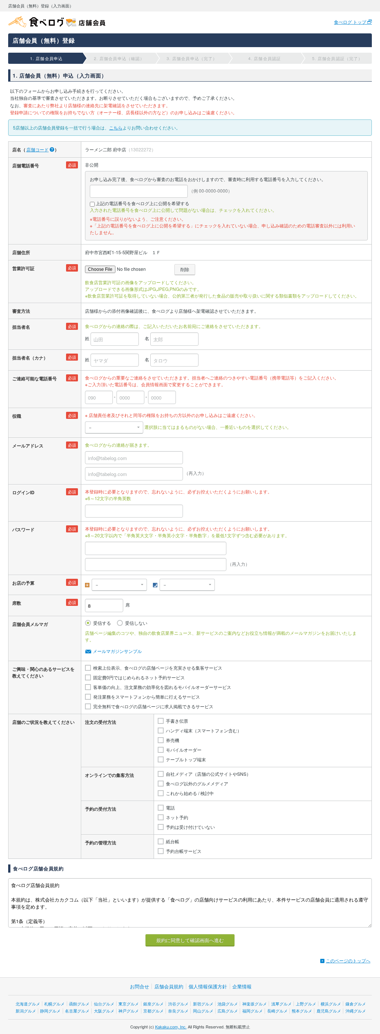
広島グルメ (227, 1011)
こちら (115, 127)
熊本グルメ (302, 1011)
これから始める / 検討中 (190, 793)
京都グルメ (153, 1011)
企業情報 (242, 986)
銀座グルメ (153, 1004)
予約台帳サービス (184, 851)
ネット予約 (177, 817)
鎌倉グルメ (355, 1004)
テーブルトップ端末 (186, 759)
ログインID (23, 492)
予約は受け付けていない (190, 827)
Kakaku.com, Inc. (171, 1027)
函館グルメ (79, 1004)
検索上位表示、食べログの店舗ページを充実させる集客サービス (157, 668)
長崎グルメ (277, 1011)
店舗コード (37, 149)
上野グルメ (306, 1004)
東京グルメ (128, 1004)
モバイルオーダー (184, 750)
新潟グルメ (26, 1011)
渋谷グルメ (178, 1004)
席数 (16, 603)
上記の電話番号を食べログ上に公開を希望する (142, 203)
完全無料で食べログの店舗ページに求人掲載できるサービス (153, 706)
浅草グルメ (281, 1004)
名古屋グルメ (77, 1011)
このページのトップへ (348, 960)
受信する (102, 623)
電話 (170, 808)
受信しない (136, 623)
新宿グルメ (203, 1004)
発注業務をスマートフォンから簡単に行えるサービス (146, 697)
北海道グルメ (28, 1004)
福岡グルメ (252, 1011)
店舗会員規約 (168, 986)
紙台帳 (172, 841)
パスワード (23, 529)
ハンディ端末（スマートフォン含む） (204, 730)
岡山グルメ (203, 1011)
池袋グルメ (227, 1004)
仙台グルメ (104, 1004)
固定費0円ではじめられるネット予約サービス (139, 677)
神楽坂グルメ (254, 1004)
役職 (16, 416)
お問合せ (139, 986)
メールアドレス (27, 445)
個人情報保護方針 (208, 986)
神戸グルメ (128, 1011)
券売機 (172, 740)
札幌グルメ (54, 1004)
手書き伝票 (177, 721)
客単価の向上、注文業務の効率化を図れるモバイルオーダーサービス (162, 687)
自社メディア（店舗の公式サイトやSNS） (208, 774)
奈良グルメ (178, 1011)
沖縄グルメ (355, 1011)
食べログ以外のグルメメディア (197, 784)
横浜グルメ (331, 1004)
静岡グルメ (50, 1011)
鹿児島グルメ (329, 1011)
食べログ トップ (350, 22)
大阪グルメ (104, 1011)
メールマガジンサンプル (117, 651)
